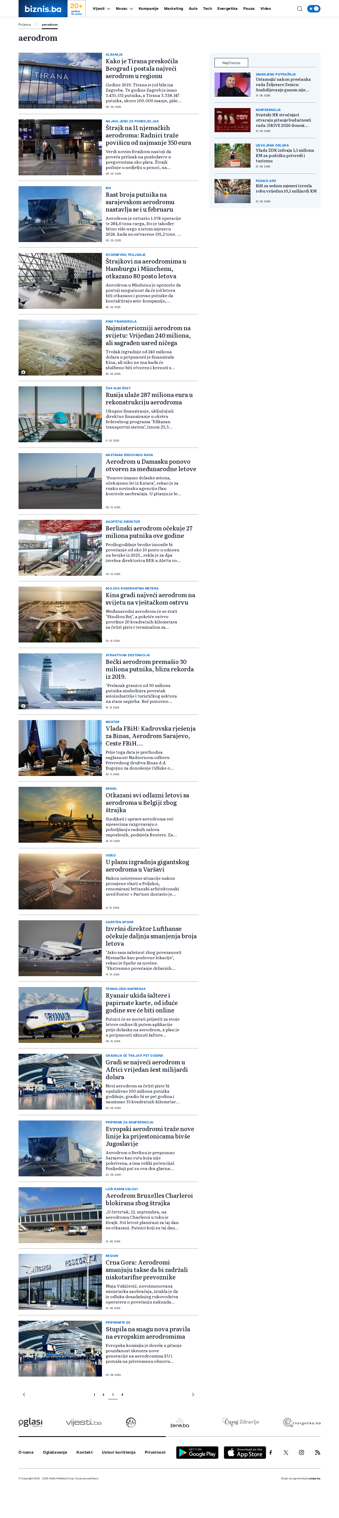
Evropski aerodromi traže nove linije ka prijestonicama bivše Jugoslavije (150, 1136)
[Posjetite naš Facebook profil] (270, 1452)
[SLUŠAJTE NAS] (131, 1422)
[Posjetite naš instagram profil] (301, 1452)
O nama (26, 1452)
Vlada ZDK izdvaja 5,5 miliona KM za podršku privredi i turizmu (285, 155)
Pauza (249, 9)
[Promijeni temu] (313, 8)
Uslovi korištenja (118, 1452)
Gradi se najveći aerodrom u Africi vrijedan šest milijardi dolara (147, 1069)
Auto (193, 9)
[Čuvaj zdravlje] (240, 1422)
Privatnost (155, 1452)
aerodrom (50, 24)
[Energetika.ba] (301, 1422)
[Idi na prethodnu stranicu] (24, 1395)
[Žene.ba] (179, 1422)
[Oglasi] (30, 1422)
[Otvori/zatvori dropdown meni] (107, 9)
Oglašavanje (55, 1452)
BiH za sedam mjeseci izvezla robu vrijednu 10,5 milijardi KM (286, 188)
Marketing (173, 9)
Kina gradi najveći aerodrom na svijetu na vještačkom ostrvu (150, 598)
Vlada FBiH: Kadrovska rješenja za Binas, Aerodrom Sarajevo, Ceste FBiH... (151, 735)
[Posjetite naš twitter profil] (286, 1452)
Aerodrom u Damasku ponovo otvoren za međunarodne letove (151, 465)
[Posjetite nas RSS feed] (317, 1452)
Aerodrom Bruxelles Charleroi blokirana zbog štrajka (149, 1199)
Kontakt (85, 1452)
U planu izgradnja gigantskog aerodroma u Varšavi (147, 865)
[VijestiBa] (83, 1422)
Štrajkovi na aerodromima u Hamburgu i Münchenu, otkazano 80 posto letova (146, 268)
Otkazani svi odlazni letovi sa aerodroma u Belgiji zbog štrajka (147, 802)
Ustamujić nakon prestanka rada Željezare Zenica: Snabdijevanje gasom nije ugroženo (283, 84)
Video (265, 9)
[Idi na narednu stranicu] (193, 1395)
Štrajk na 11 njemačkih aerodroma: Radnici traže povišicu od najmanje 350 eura (148, 135)
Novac (122, 9)
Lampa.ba (314, 1478)
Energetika (227, 9)
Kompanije (149, 9)
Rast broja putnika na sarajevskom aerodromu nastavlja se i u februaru (140, 201)
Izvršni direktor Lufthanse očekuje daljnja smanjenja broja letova (151, 936)
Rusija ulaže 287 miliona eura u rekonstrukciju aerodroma (149, 398)
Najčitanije (231, 62)
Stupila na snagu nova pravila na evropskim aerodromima (148, 1332)
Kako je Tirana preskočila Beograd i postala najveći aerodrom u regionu (142, 68)
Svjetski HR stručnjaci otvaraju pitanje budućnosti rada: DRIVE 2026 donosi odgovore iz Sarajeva (283, 120)
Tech (207, 9)
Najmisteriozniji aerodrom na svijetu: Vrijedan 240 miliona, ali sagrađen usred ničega (148, 335)
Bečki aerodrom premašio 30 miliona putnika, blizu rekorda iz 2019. (150, 669)
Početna (25, 24)
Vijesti (99, 9)
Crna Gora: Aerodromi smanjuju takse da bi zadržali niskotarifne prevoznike (147, 1269)
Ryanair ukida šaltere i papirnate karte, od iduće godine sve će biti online (142, 1002)
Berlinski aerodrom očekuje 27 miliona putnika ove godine (149, 532)
